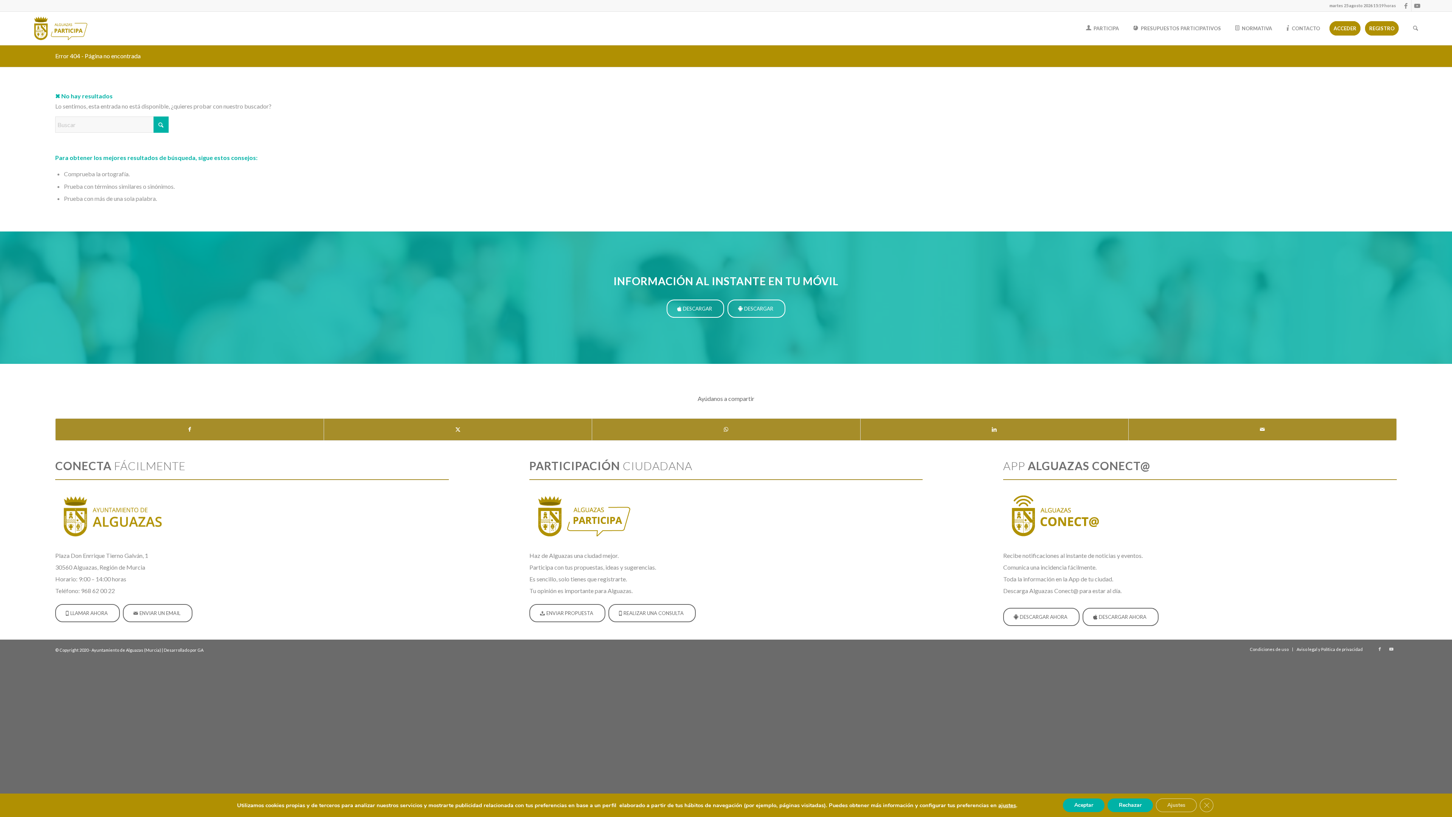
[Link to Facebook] (1405, 5)
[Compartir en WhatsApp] (726, 429)
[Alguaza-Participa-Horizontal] (62, 28)
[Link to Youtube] (1417, 5)
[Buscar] (1415, 28)
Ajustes (1176, 805)
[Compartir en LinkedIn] (994, 429)
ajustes (1007, 805)
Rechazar (1130, 805)
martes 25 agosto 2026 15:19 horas (1362, 5)
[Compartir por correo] (1262, 429)
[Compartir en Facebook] (190, 429)
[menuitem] (1361, 6)
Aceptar (1083, 805)
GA (200, 650)
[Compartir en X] (458, 429)
